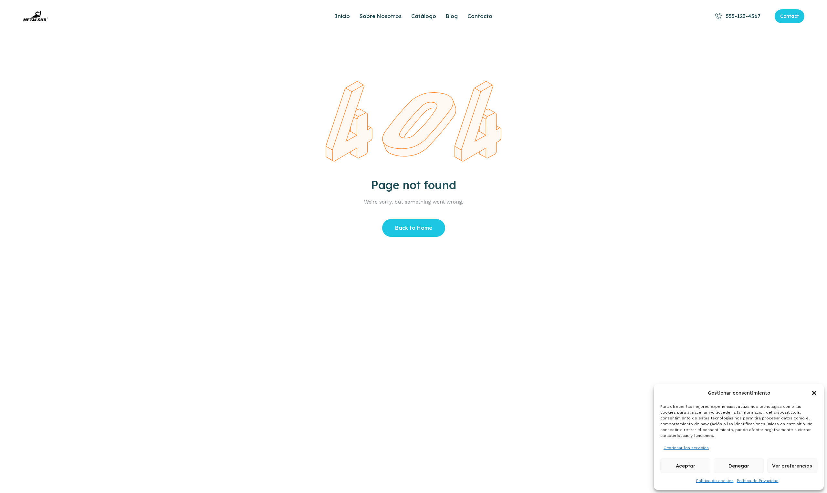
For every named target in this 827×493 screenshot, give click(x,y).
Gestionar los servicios (686, 448)
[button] (814, 393)
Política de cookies (715, 480)
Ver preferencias (792, 466)
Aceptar (685, 466)
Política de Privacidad (758, 480)
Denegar (738, 466)
